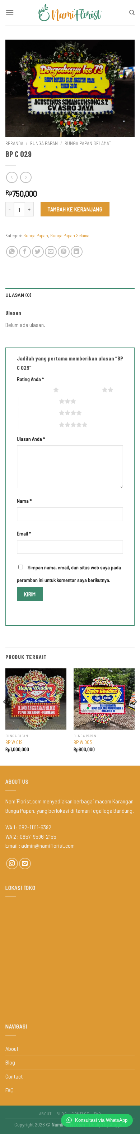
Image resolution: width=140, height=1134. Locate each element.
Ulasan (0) (18, 295)
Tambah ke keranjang (75, 209)
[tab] (70, 295)
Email (24, 533)
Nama (24, 501)
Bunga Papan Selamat (88, 143)
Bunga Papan (44, 143)
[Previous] (5, 716)
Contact (14, 1076)
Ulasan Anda (31, 439)
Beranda (14, 143)
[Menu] (9, 12)
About (11, 1048)
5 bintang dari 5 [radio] (39, 424)
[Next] (135, 716)
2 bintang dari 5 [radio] (82, 390)
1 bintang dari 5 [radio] (33, 390)
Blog (10, 1062)
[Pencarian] (132, 12)
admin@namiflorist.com (48, 845)
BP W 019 (14, 742)
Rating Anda (30, 379)
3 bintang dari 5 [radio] (39, 401)
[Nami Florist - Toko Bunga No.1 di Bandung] (70, 13)
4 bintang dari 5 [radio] (39, 413)
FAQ (9, 1089)
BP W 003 (83, 742)
